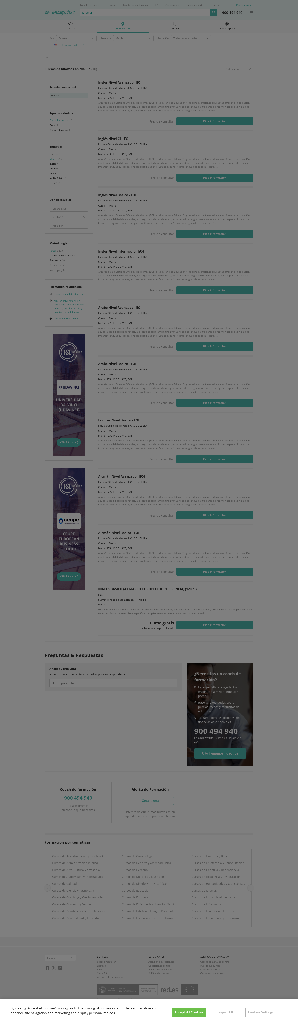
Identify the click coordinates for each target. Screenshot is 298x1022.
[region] (149, 1010)
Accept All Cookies (189, 1012)
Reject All (225, 1012)
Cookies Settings (261, 1012)
